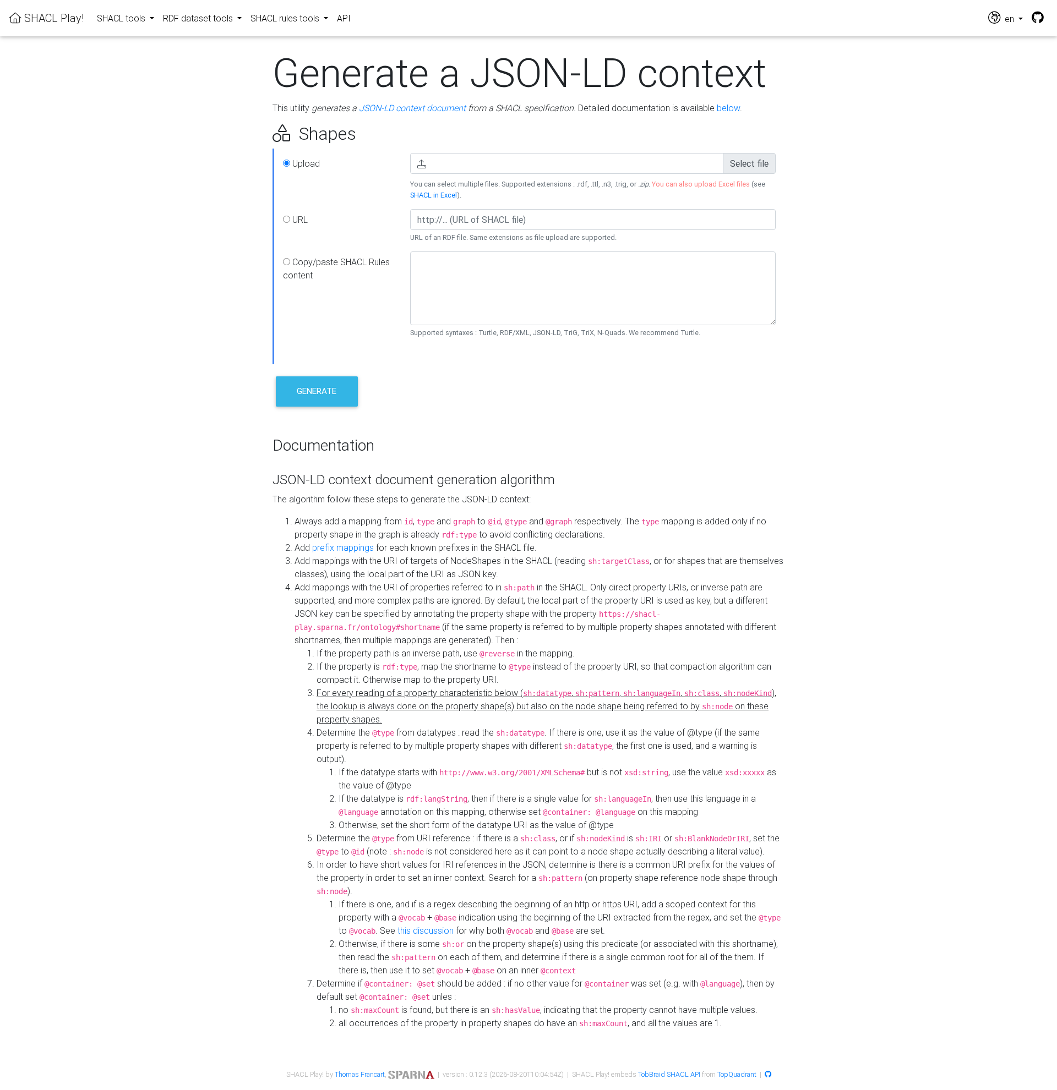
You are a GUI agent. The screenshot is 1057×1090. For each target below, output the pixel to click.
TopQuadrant (736, 1074)
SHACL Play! (52, 18)
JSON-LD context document (412, 107)
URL (299, 219)
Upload (305, 163)
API (344, 18)
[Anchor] (260, 133)
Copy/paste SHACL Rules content (336, 268)
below (728, 107)
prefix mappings (343, 547)
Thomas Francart (360, 1074)
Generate (316, 391)
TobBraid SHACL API (669, 1074)
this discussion (425, 930)
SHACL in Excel (433, 195)
